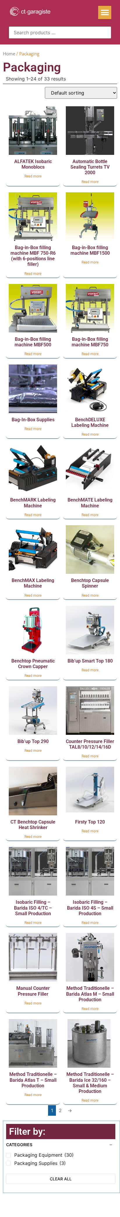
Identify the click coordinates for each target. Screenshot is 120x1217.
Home (9, 54)
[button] (104, 12)
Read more (32, 176)
